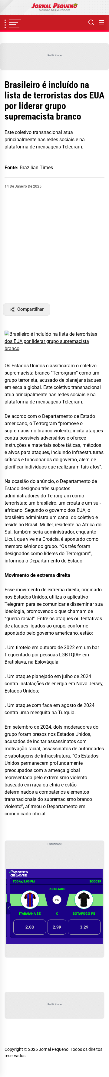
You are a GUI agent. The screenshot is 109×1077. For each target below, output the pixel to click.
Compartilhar (30, 309)
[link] (54, 7)
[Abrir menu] (101, 23)
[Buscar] (91, 23)
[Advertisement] (54, 246)
